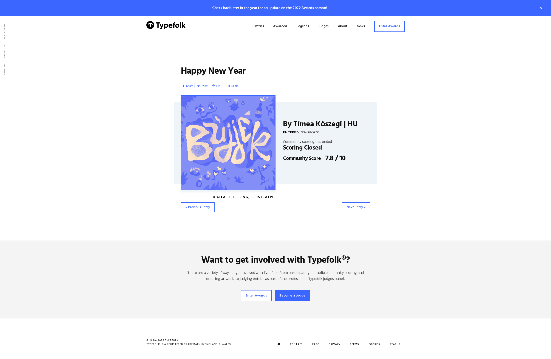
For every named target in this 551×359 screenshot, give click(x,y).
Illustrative (263, 197)
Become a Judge (292, 295)
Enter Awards (256, 295)
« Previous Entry (198, 207)
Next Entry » (356, 207)
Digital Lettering (230, 197)
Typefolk (166, 28)
